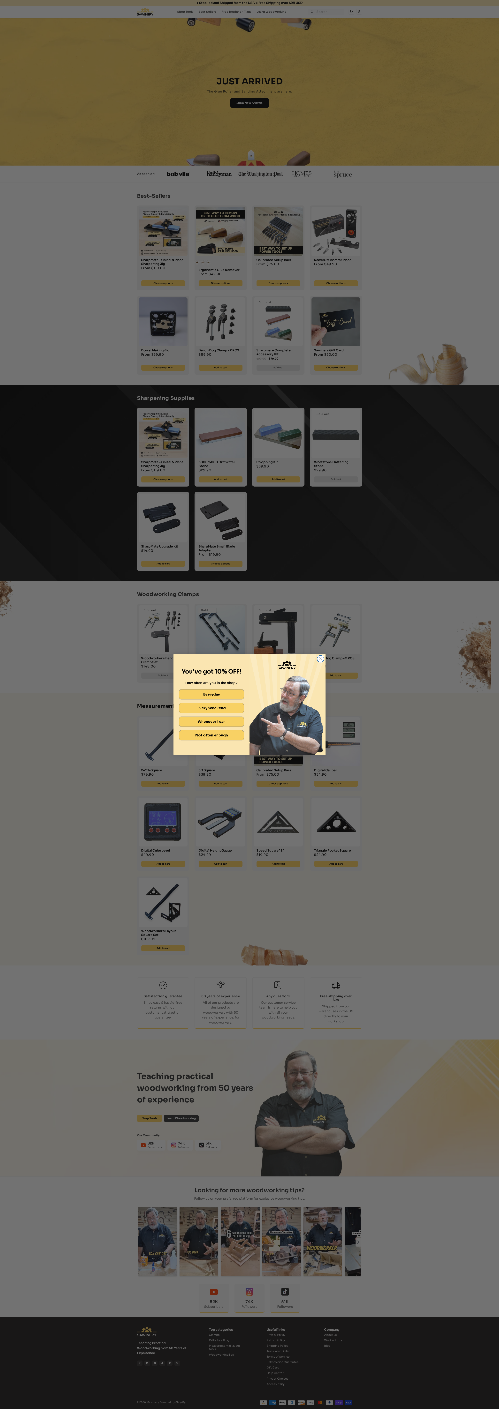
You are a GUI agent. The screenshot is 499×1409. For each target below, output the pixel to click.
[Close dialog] (320, 658)
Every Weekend (211, 708)
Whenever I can (212, 721)
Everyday (211, 694)
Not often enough (211, 735)
